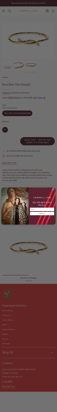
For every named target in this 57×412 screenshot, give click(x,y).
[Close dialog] (53, 189)
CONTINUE (42, 213)
